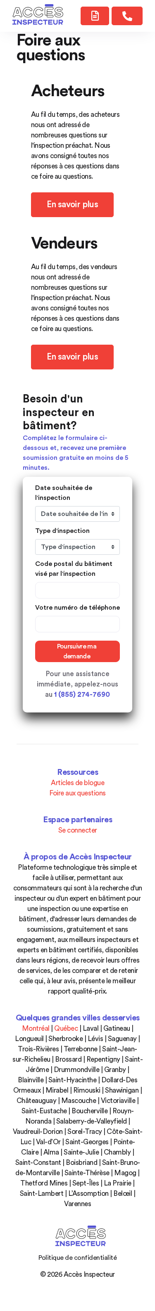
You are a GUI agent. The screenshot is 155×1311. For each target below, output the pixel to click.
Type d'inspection (62, 531)
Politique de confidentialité (77, 1257)
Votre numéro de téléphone (77, 607)
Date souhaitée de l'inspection (63, 493)
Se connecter (77, 830)
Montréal (36, 1028)
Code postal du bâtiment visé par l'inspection (73, 569)
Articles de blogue (77, 782)
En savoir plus (72, 204)
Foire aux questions (77, 793)
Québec (66, 1028)
